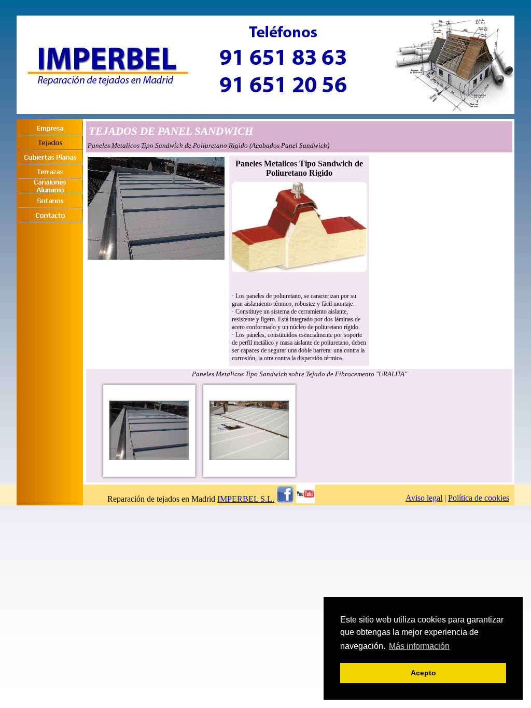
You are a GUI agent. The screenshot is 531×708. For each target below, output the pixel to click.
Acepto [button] (423, 673)
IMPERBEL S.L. (245, 498)
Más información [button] (419, 646)
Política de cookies (478, 497)
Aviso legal (424, 497)
